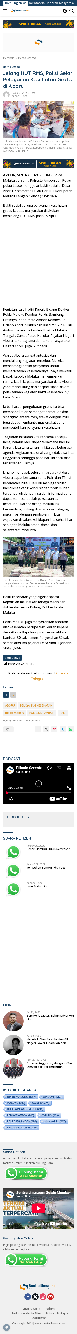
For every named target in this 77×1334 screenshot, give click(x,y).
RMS (63, 713)
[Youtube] (50, 1297)
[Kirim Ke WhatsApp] (71, 729)
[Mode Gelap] (64, 11)
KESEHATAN (28, 93)
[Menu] (6, 10)
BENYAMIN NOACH (22, 1127)
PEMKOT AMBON (20, 1115)
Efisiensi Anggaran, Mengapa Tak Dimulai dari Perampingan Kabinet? (49, 1065)
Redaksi (16, 93)
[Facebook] (27, 1297)
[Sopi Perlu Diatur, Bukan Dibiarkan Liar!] (13, 1021)
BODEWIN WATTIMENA (25, 1109)
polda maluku (14, 713)
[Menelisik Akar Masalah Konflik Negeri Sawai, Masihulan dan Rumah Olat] (13, 1045)
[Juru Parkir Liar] (13, 889)
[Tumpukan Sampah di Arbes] (13, 870)
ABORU (10, 705)
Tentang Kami (30, 1308)
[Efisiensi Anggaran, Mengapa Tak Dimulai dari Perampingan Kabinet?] (13, 1068)
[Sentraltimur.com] (20, 10)
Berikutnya (12, 658)
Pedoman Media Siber (27, 1313)
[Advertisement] (38, 263)
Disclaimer (39, 1318)
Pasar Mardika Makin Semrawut (48, 849)
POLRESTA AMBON (41, 713)
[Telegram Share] (63, 729)
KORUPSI (50, 1115)
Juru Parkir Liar (37, 886)
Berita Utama (12, 67)
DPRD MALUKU (21, 1096)
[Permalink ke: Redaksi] (6, 94)
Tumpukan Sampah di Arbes (46, 867)
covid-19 (40, 1103)
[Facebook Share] (38, 729)
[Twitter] (35, 1297)
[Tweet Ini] (46, 729)
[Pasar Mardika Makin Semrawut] (13, 852)
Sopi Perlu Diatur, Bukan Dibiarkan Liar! (50, 1017)
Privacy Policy (55, 1313)
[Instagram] (43, 1297)
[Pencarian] (71, 11)
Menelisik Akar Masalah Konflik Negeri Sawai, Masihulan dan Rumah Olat (48, 1041)
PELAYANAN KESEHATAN (36, 705)
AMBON (52, 1096)
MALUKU (16, 1103)
